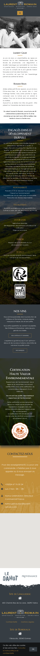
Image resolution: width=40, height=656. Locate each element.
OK (33, 649)
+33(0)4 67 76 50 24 (14, 484)
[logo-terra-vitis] (20, 285)
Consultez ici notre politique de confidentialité (14, 650)
